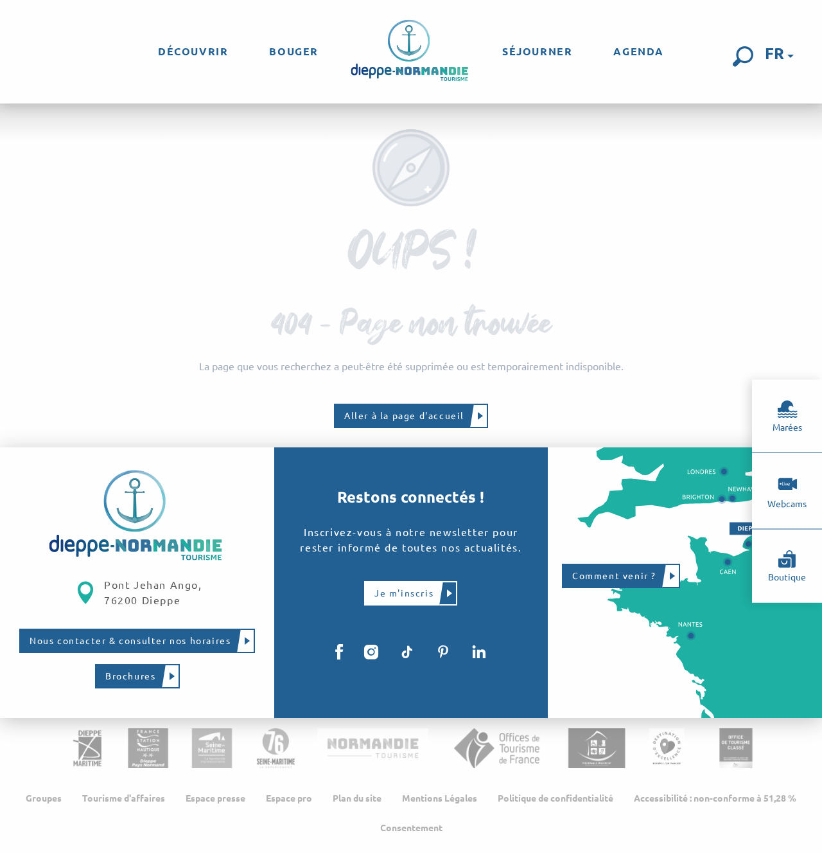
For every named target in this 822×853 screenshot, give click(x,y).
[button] (743, 56)
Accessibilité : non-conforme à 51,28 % (715, 798)
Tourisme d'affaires (123, 798)
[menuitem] (193, 51)
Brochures (130, 676)
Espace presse (215, 798)
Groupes (44, 798)
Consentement (411, 828)
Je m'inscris (403, 593)
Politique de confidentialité (555, 798)
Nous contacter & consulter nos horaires (130, 641)
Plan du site (357, 798)
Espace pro (289, 798)
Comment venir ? (614, 576)
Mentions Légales (439, 798)
